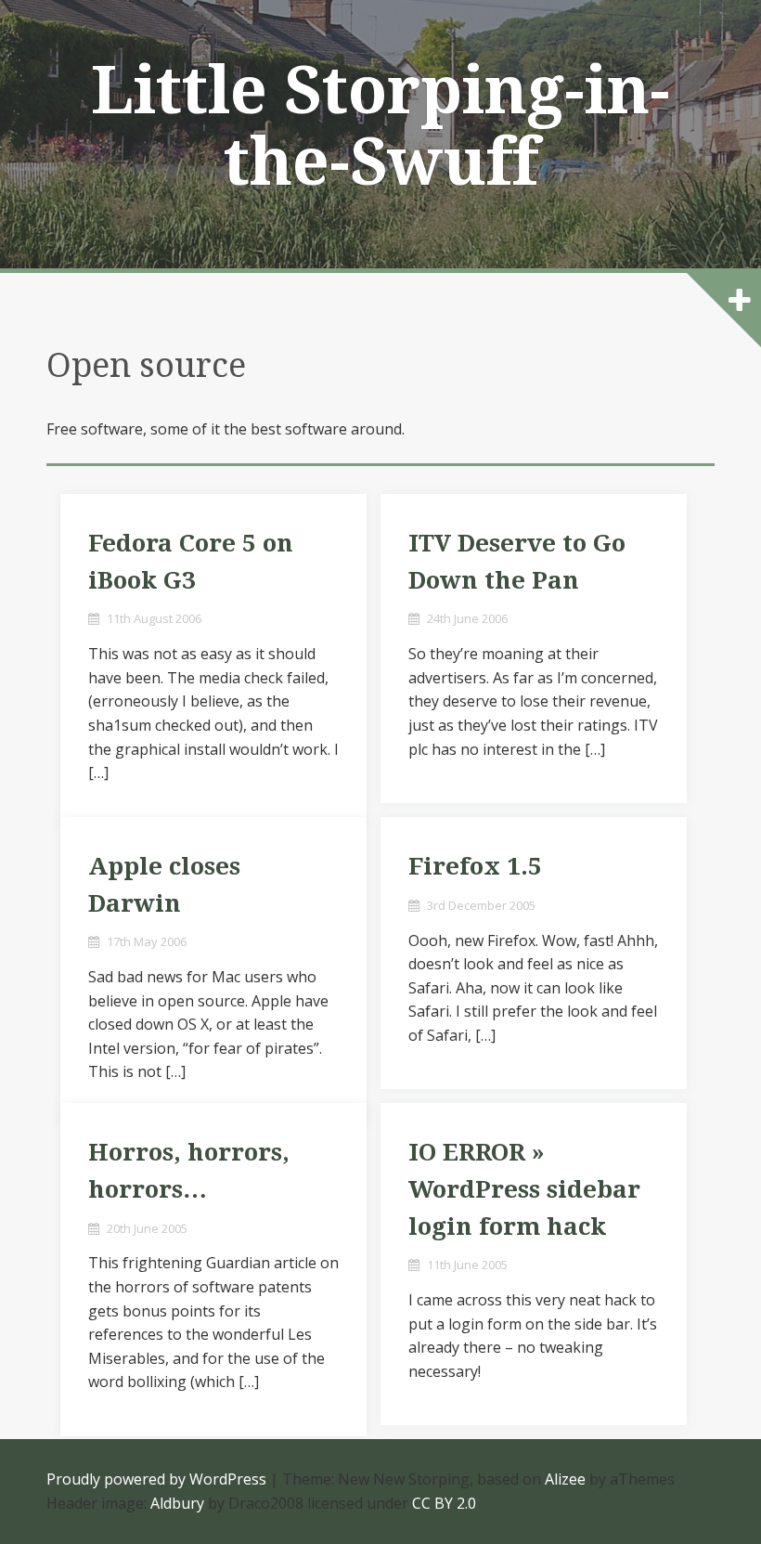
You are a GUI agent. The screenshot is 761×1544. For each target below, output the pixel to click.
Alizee (565, 1479)
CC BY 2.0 (444, 1503)
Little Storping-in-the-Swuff (380, 127)
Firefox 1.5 (475, 866)
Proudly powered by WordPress (156, 1479)
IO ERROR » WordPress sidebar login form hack (524, 1188)
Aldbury (177, 1503)
